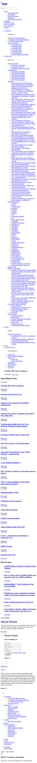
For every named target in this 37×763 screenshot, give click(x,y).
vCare (13, 236)
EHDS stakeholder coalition (19, 309)
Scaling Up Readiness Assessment (21, 319)
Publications (11, 362)
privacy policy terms (20, 652)
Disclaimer (7, 747)
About (6, 11)
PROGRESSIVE (16, 254)
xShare (13, 205)
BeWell (13, 211)
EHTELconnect (12, 314)
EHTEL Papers (12, 364)
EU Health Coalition (17, 311)
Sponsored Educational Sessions (20, 325)
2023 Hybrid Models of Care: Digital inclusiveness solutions (22, 145)
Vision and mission (13, 13)
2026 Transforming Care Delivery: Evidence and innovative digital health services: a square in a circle (22, 91)
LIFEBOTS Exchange (17, 223)
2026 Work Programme (14, 334)
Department (7, 744)
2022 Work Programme (18, 76)
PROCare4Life (15, 239)
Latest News (11, 354)
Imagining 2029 (12, 70)
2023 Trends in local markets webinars (22, 135)
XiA (12, 215)
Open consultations (16, 361)
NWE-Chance (15, 255)
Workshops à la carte (17, 324)
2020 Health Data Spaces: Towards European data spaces (21, 183)
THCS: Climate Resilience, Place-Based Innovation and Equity (15, 483)
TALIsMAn (14, 237)
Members (7, 21)
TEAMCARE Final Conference (12, 386)
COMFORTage (15, 206)
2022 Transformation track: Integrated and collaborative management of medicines (23, 152)
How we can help (13, 63)
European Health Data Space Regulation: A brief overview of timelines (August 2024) (23, 282)
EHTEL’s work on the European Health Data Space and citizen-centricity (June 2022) (22, 294)
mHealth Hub (15, 224)
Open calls (14, 359)
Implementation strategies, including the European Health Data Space (22, 340)
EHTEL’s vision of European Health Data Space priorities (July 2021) (23, 298)
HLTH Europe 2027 (8, 555)
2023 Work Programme (18, 75)
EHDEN (14, 234)
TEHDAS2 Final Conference (11, 501)
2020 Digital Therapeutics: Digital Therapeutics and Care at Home (21, 192)
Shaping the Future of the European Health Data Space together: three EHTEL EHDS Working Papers (23, 271)
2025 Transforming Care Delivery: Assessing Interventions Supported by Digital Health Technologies (22, 109)
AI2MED (14, 213)
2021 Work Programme (18, 78)
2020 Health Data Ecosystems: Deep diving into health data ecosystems (23, 179)
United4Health (15, 260)
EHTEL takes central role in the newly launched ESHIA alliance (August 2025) (22, 275)
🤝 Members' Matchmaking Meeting (18, 39)
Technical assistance (17, 315)
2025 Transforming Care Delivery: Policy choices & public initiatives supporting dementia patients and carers (23, 101)
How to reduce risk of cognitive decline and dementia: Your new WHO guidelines (20, 576)
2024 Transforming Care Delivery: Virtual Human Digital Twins (23, 124)
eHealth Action (15, 262)
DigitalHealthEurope (17, 247)
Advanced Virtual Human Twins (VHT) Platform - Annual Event (15, 453)
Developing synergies (17, 67)
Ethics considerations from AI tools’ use (18, 602)
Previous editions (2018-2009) (20, 54)
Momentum (14, 245)
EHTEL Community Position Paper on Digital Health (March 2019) (22, 301)
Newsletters (11, 366)
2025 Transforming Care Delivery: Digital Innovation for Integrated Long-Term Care (23, 113)
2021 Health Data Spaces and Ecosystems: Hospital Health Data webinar (23, 170)
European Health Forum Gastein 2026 (15, 435)
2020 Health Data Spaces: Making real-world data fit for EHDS (22, 186)
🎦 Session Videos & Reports (16, 38)
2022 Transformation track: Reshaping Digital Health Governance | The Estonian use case (23, 159)
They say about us (9, 24)
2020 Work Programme (18, 80)
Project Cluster (12, 267)
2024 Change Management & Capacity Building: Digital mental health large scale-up (23, 128)
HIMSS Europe (6, 546)
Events (6, 345)
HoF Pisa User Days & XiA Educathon (15, 443)
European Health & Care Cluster (20, 263)
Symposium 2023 (16, 46)
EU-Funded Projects (13, 202)
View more (15, 374)
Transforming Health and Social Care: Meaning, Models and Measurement (15, 425)
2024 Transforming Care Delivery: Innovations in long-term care (21, 132)
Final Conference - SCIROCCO (20, 200)
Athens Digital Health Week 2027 (13, 527)
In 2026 (6, 327)
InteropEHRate (15, 232)
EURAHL (14, 312)
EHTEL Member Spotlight (15, 356)
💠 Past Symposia (13, 43)
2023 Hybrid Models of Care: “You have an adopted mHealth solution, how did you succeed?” (23, 141)
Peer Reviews (15, 317)
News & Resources (9, 347)
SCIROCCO (15, 244)
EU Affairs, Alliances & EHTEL (17, 304)
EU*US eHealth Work (17, 258)
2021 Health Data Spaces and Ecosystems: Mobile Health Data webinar (23, 166)
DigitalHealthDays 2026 (9, 492)
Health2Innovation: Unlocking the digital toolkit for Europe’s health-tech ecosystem (19, 594)
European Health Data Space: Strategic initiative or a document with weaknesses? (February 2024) (23, 289)
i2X (12, 218)
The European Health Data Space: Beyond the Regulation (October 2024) (23, 279)
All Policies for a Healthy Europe (20, 307)
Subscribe (10, 367)
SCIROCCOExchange (18, 242)
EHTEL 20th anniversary (15, 19)
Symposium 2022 (16, 48)
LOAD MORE (5, 617)
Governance (11, 14)
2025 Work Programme (18, 71)
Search (6, 740)
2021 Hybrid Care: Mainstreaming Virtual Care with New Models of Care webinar (23, 173)
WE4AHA (14, 249)
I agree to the (16, 652)
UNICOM (14, 221)
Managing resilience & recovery (20, 68)
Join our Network (9, 621)
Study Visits (14, 322)
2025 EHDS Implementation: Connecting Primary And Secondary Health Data (23, 105)
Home (6, 739)
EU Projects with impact (18, 65)
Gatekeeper (14, 228)
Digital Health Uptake (17, 219)
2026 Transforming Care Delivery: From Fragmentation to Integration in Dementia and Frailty (23, 96)
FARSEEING (15, 252)
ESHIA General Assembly (10, 518)
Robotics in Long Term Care (11, 394)
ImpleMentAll (15, 250)
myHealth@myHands (17, 216)
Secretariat (11, 18)
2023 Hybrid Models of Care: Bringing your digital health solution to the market (22, 137)
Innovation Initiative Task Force (20, 265)
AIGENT (14, 203)
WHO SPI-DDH (16, 306)
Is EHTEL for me (9, 22)
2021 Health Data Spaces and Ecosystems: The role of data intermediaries (23, 163)
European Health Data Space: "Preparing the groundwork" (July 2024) (23, 285)
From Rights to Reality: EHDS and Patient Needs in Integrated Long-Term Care (20, 610)
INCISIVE (14, 229)
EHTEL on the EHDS (14, 268)
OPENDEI (14, 226)
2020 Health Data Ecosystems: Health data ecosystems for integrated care (23, 189)
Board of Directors (13, 16)
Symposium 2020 (16, 51)
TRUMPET (14, 231)
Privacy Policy (8, 748)
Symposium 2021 (16, 49)
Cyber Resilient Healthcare (10, 463)
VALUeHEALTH (16, 257)
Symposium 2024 (16, 45)
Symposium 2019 (16, 53)
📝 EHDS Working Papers (15, 41)
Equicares (14, 208)
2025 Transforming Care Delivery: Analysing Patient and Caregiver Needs (22, 121)
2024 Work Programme (18, 73)
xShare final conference (9, 510)
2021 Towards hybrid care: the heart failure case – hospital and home (23, 176)
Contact (6, 27)
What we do (7, 56)
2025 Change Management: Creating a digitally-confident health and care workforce (22, 117)
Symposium (7, 30)
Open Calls (11, 358)
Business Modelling (17, 320)
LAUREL (14, 210)
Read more (4, 389)
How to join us (8, 26)
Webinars (10, 81)
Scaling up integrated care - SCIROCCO (23, 198)
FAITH (13, 241)
